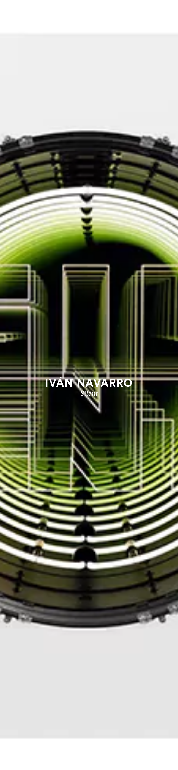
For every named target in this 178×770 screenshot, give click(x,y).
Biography (89, 749)
